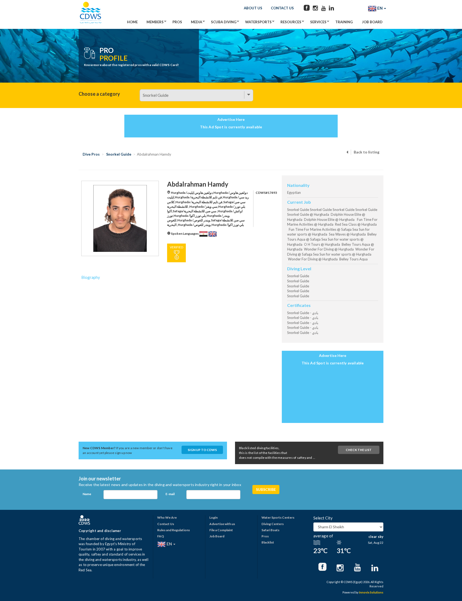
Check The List (359, 450)
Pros (177, 22)
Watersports (258, 22)
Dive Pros (91, 154)
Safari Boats (270, 530)
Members (155, 22)
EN (379, 8)
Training (344, 22)
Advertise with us (222, 524)
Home (132, 22)
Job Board (372, 22)
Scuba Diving (223, 22)
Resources (290, 22)
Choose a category (99, 94)
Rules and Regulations (173, 530)
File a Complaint (221, 530)
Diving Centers (272, 524)
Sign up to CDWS (202, 450)
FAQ (160, 536)
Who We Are (167, 517)
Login (213, 517)
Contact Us (282, 8)
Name (87, 494)
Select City (323, 517)
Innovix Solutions (371, 592)
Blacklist (267, 542)
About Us (253, 8)
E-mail (170, 494)
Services (318, 22)
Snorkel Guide (118, 154)
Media (196, 22)
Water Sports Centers (277, 517)
